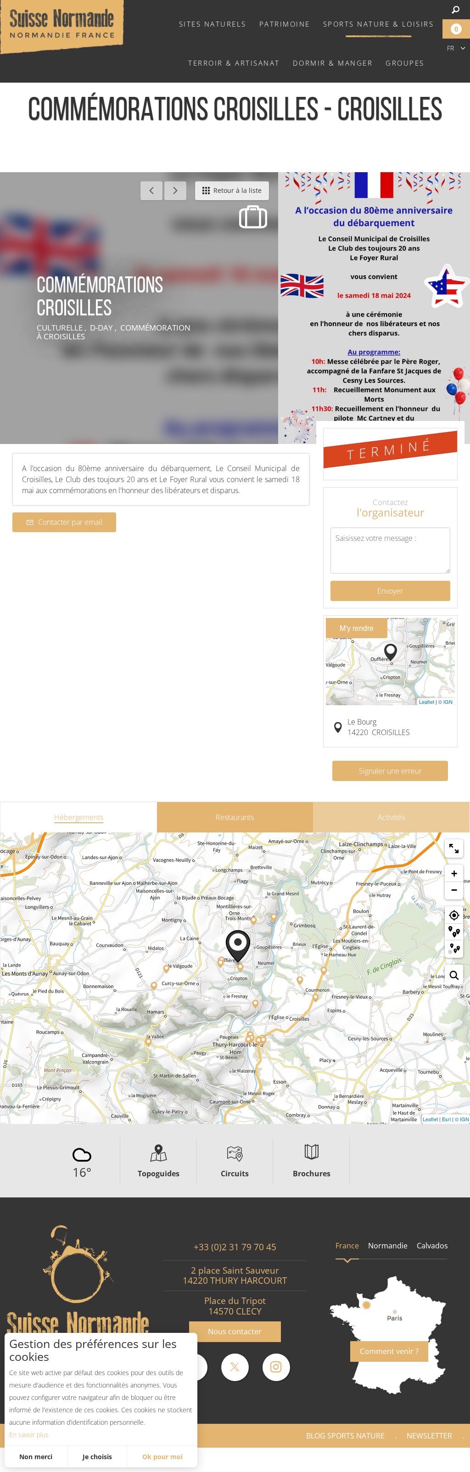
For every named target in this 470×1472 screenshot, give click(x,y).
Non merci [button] (35, 1456)
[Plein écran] (454, 848)
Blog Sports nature (345, 1436)
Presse (372, 1460)
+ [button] (454, 873)
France (347, 1246)
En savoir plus (29, 1434)
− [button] (454, 890)
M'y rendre (357, 628)
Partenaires (430, 1460)
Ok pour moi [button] (162, 1456)
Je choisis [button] (97, 1456)
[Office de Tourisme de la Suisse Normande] (62, 26)
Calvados (432, 1246)
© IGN (445, 701)
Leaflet (426, 701)
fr (450, 48)
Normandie (388, 1246)
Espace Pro (316, 1460)
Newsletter (429, 1436)
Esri (446, 1119)
